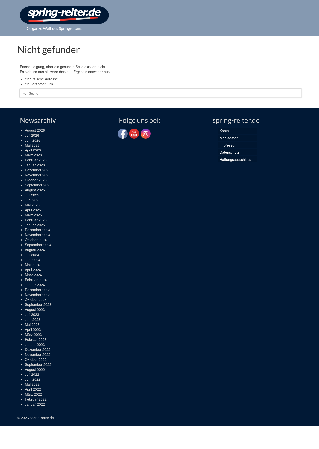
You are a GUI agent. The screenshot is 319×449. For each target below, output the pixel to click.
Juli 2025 (32, 194)
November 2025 (37, 174)
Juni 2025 (32, 199)
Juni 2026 (32, 140)
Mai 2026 (32, 145)
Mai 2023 (32, 324)
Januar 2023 (35, 344)
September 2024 (38, 244)
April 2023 (33, 329)
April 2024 (33, 269)
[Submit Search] (23, 93)
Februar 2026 (36, 159)
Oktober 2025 (36, 179)
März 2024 (33, 274)
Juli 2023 (32, 314)
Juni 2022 (32, 379)
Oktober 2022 (36, 359)
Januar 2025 (35, 224)
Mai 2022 (32, 384)
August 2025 (35, 189)
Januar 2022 (35, 404)
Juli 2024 (32, 254)
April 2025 (33, 209)
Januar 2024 (35, 284)
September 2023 (38, 304)
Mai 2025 (32, 204)
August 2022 (35, 369)
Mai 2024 (32, 264)
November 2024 (37, 234)
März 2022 (33, 394)
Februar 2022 (36, 399)
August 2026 (35, 130)
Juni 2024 (32, 259)
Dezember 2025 (37, 169)
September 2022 (38, 364)
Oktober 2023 (36, 299)
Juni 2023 (32, 319)
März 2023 (33, 334)
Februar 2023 (36, 339)
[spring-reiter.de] (64, 15)
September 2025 (38, 184)
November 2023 (37, 294)
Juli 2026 (32, 135)
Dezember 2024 (37, 229)
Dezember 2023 (37, 289)
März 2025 (33, 214)
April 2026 (33, 150)
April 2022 (33, 389)
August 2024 (35, 249)
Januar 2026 (35, 164)
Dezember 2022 (37, 349)
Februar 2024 (36, 279)
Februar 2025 (36, 219)
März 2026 (33, 154)
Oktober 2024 (36, 239)
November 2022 (37, 354)
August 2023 (35, 309)
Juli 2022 (32, 374)
